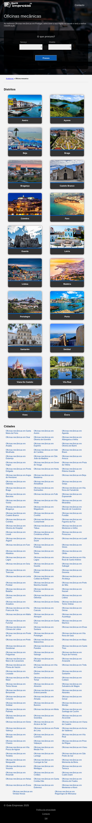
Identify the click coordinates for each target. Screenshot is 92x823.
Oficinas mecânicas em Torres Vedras (72, 603)
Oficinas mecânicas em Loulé (74, 538)
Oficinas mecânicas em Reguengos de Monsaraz (65, 793)
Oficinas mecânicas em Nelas (18, 779)
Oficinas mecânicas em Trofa (74, 665)
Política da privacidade (46, 810)
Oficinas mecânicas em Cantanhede (44, 520)
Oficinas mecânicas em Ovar (18, 437)
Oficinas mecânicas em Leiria (18, 576)
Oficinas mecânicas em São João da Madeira (46, 457)
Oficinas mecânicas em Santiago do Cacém (72, 710)
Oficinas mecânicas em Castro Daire (72, 774)
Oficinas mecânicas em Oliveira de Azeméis (44, 438)
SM (46, 818)
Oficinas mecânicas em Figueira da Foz (72, 520)
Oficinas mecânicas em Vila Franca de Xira (17, 609)
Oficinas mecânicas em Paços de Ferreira (72, 653)
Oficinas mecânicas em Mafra (18, 614)
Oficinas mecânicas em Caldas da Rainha (44, 577)
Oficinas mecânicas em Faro (18, 545)
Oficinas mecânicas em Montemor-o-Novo (72, 786)
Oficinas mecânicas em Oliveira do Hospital (16, 527)
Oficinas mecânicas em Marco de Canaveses (16, 660)
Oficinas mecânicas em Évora (18, 785)
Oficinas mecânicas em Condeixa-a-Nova (44, 533)
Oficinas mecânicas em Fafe (46, 494)
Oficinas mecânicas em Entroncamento (44, 691)
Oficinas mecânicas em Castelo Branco (16, 514)
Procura (46, 58)
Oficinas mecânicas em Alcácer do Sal (44, 723)
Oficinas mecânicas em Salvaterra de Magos (72, 685)
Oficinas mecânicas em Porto (18, 640)
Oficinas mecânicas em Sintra (46, 602)
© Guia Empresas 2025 (16, 805)
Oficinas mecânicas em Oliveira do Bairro (72, 445)
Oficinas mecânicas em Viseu (74, 747)
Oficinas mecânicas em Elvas (74, 627)
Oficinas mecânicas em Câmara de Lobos (16, 628)
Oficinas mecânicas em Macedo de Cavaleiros (72, 508)
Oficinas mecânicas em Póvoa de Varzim (16, 666)
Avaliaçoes (10, 78)
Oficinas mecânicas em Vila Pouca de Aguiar (17, 748)
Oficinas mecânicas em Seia (18, 564)
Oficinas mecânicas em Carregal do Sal (44, 761)
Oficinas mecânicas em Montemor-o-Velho (72, 527)
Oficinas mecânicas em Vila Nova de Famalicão (74, 489)
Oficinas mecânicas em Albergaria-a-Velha (72, 438)
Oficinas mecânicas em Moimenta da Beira (72, 761)
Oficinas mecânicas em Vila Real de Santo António (74, 558)
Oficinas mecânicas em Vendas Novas (22, 793)
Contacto (79, 5)
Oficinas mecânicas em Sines (18, 722)
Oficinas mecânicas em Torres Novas (16, 685)
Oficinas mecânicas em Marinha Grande (44, 584)
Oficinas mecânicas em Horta (46, 469)
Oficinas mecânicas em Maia (74, 640)
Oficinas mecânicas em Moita (46, 709)
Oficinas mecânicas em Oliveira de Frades (72, 780)
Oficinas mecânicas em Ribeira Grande (72, 470)
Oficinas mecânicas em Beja (74, 475)
